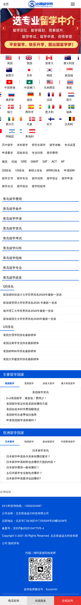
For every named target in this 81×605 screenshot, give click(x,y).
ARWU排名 (53, 170)
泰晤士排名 (35, 170)
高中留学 (7, 145)
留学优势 (37, 178)
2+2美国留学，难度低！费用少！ (26, 398)
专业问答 (37, 152)
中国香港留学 (68, 441)
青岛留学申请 (12, 218)
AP (62, 161)
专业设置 (69, 145)
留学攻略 (55, 145)
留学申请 (67, 178)
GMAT (35, 161)
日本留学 (9, 441)
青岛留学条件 (12, 208)
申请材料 (69, 170)
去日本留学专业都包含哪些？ (24, 473)
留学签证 (52, 178)
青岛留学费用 (12, 198)
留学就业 (22, 186)
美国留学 (9, 383)
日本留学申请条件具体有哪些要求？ (28, 456)
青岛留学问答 (12, 248)
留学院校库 (39, 186)
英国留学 (29, 383)
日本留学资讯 (40, 450)
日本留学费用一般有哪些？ (22, 467)
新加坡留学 (48, 441)
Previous (3, 28)
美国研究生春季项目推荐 (21, 414)
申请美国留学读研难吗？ (21, 420)
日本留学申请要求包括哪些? (23, 478)
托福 (14, 161)
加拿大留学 (48, 383)
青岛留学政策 (12, 277)
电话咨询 (13, 600)
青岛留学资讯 (12, 228)
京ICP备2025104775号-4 (28, 528)
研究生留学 (39, 145)
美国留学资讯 (40, 392)
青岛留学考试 (12, 238)
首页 (6, 4)
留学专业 (22, 178)
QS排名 (6, 170)
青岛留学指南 (12, 257)
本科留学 (22, 145)
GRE (24, 161)
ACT (54, 161)
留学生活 (7, 186)
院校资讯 (22, 152)
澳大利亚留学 (68, 383)
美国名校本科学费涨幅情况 (22, 409)
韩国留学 (29, 441)
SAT (45, 161)
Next (77, 28)
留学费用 (52, 152)
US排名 (20, 170)
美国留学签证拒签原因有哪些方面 (27, 403)
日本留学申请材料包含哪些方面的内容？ (31, 462)
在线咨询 (67, 600)
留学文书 (7, 178)
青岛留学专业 (12, 267)
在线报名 (40, 600)
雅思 (4, 161)
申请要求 (7, 152)
